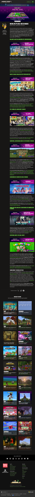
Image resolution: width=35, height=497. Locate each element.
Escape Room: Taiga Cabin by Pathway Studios (22, 70)
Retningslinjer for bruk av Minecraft (14, 486)
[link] (7, 459)
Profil (23, 477)
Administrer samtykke (22, 486)
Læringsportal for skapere (13, 472)
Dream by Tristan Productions (15, 205)
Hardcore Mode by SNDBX (19, 171)
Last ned (23, 473)
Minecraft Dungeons (12, 467)
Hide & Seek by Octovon (25, 104)
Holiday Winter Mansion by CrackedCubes (21, 39)
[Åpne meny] (33, 2)
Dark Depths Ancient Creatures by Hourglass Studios (22, 208)
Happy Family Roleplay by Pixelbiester (20, 74)
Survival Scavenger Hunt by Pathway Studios (22, 141)
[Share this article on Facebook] (23, 290)
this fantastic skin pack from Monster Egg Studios (20, 199)
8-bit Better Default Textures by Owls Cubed (23, 267)
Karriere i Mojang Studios (13, 473)
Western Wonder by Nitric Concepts (18, 106)
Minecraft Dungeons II (13, 466)
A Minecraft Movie (12, 475)
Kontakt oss (23, 474)
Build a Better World (12, 474)
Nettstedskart (24, 472)
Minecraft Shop (24, 466)
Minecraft (11, 465)
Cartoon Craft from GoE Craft (15, 257)
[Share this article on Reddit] (21, 290)
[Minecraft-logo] (6, 2)
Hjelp (23, 470)
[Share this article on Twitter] (18, 290)
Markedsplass (24, 465)
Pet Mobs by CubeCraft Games (18, 109)
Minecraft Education (12, 469)
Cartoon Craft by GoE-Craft (17, 235)
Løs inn (23, 478)
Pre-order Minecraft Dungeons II (20, 5)
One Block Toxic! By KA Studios (18, 173)
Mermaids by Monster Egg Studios (19, 177)
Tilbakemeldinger (24, 471)
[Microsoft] (30, 492)
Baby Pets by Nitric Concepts (25, 138)
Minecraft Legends (12, 468)
